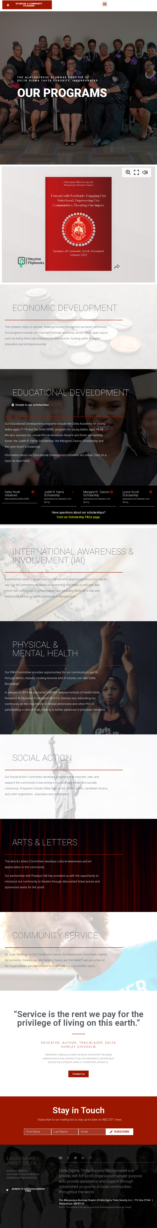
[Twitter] (75, 1157)
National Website (17, 1171)
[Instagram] (90, 1157)
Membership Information (22, 1177)
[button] (104, 4)
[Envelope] (60, 1157)
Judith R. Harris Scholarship (57, 496)
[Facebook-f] (68, 1157)
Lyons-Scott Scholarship (136, 496)
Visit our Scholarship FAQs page (78, 517)
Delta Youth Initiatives (17, 495)
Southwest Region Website (23, 1174)
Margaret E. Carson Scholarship (96, 496)
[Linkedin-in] (83, 1157)
